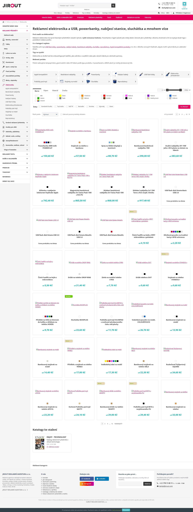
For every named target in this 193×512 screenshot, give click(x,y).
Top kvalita (60, 106)
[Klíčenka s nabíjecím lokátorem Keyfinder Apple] (47, 174)
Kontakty (96, 13)
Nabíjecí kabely (11, 98)
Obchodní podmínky (49, 482)
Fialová (152, 96)
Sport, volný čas (11, 67)
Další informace (116, 510)
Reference (76, 13)
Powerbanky (10, 95)
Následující (118, 424)
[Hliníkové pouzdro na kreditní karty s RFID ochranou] (175, 218)
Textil (109, 17)
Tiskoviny (148, 17)
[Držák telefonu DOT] (143, 261)
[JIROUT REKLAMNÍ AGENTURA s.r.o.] (12, 5)
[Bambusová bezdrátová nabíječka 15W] (143, 129)
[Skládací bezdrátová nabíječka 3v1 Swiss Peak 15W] (111, 174)
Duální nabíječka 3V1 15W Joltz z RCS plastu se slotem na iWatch (176, 148)
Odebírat (147, 484)
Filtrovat (184, 107)
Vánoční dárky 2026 (10, 26)
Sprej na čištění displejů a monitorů (111, 147)
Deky (6, 49)
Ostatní (42, 101)
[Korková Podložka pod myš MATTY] (79, 390)
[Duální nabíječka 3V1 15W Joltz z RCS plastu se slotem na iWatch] (175, 129)
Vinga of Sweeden (10, 150)
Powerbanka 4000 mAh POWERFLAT (47, 147)
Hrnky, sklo (10, 58)
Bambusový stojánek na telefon (175, 408)
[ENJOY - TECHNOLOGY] (40, 443)
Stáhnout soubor (54, 447)
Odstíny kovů (154, 98)
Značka (64, 90)
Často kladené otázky (50, 486)
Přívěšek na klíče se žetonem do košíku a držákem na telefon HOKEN (47, 322)
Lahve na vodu (11, 53)
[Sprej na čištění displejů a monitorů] (111, 129)
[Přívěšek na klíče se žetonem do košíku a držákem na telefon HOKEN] (47, 303)
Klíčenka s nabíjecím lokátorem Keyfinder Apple (47, 191)
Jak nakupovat (47, 480)
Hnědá (108, 98)
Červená (108, 96)
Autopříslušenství (12, 141)
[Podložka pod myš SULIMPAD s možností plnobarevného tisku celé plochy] (111, 303)
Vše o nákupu (58, 13)
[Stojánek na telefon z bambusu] (79, 129)
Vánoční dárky (47, 17)
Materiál (55, 90)
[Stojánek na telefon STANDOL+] (175, 261)
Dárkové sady (8, 35)
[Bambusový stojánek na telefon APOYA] (47, 390)
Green (111, 106)
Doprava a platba (48, 484)
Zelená (42, 98)
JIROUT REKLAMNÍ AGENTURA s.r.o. (14, 490)
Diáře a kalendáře (10, 159)
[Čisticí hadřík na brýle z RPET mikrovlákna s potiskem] (143, 218)
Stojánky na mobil (11, 112)
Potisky (67, 13)
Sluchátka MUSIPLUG (79, 320)
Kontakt (45, 478)
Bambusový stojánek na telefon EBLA (143, 365)
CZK (167, 13)
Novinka (91, 106)
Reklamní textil (9, 154)
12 (186, 114)
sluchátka (95, 47)
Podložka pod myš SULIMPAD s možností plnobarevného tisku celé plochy (111, 322)
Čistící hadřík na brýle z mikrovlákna (47, 278)
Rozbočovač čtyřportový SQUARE (175, 365)
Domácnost (10, 62)
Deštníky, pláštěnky (13, 132)
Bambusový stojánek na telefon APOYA (47, 408)
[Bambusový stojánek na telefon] (175, 390)
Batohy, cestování (12, 40)
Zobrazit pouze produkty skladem (74, 114)
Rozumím (126, 510)
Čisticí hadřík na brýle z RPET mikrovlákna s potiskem (143, 236)
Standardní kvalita (46, 106)
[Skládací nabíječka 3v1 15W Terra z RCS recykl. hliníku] (143, 174)
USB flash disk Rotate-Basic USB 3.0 (176, 191)
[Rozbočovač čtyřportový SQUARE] (175, 348)
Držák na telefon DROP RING (79, 277)
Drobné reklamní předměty (15, 123)
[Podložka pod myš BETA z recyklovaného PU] (143, 390)
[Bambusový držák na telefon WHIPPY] (111, 390)
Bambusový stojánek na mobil (175, 321)
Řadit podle (36, 114)
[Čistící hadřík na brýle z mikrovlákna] (47, 261)
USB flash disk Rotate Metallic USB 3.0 (80, 236)
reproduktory (104, 47)
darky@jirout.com (166, 486)
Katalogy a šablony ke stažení (111, 13)
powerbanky (61, 47)
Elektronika (10, 85)
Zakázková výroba (133, 17)
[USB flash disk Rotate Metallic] (111, 218)
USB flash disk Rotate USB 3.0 (47, 235)
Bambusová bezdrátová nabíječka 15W (143, 147)
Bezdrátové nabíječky (13, 92)
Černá (130, 98)
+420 (168, 3)
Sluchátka (9, 115)
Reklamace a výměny (50, 490)
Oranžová (87, 96)
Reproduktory (10, 118)
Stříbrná (174, 98)
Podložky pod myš (11, 108)
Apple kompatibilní (12, 88)
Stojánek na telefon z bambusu (79, 147)
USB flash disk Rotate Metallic (112, 235)
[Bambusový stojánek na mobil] (175, 303)
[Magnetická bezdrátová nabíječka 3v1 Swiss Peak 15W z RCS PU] (79, 174)
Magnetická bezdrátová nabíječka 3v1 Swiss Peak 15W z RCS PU (79, 192)
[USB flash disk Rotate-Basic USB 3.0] (175, 174)
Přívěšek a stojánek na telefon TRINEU (79, 365)
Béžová (86, 98)
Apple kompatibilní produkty (120, 47)
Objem (45, 90)
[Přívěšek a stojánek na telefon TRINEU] (79, 348)
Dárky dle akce (8, 181)
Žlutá (63, 96)
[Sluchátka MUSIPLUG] (79, 303)
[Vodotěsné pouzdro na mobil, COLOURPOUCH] (143, 303)
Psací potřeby (10, 71)
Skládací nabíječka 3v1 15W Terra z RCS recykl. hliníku (144, 191)
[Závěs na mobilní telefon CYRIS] (111, 261)
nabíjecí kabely (71, 47)
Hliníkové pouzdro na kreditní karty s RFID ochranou (176, 236)
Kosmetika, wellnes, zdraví (15, 145)
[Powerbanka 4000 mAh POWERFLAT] (47, 129)
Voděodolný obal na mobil (111, 364)
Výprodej (101, 106)
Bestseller (81, 106)
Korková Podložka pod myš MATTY (79, 408)
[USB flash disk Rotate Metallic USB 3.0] (79, 218)
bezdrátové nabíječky (84, 47)
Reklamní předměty (95, 17)
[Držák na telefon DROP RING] (79, 261)
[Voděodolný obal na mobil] (111, 348)
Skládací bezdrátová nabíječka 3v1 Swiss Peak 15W (112, 191)
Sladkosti (119, 17)
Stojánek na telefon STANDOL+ (176, 278)
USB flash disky (11, 102)
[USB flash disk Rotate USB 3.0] (47, 218)
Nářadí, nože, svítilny (13, 136)
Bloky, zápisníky (11, 80)
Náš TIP (71, 106)
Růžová (130, 96)
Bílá (41, 96)
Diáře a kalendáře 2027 (64, 17)
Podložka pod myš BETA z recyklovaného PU (144, 408)
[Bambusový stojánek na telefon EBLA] (143, 348)
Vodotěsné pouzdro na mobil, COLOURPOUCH (143, 321)
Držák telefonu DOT (144, 277)
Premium (80, 17)
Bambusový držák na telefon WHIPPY (111, 408)
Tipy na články (86, 13)
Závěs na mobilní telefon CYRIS (112, 278)
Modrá (174, 96)
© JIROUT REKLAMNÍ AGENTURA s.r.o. (96, 502)
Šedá (63, 98)
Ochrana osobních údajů (51, 488)
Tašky (8, 44)
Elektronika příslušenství (14, 105)
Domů (3, 22)
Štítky (35, 107)
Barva (37, 91)
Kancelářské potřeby (13, 76)
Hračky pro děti (11, 127)
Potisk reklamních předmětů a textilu (55, 494)
